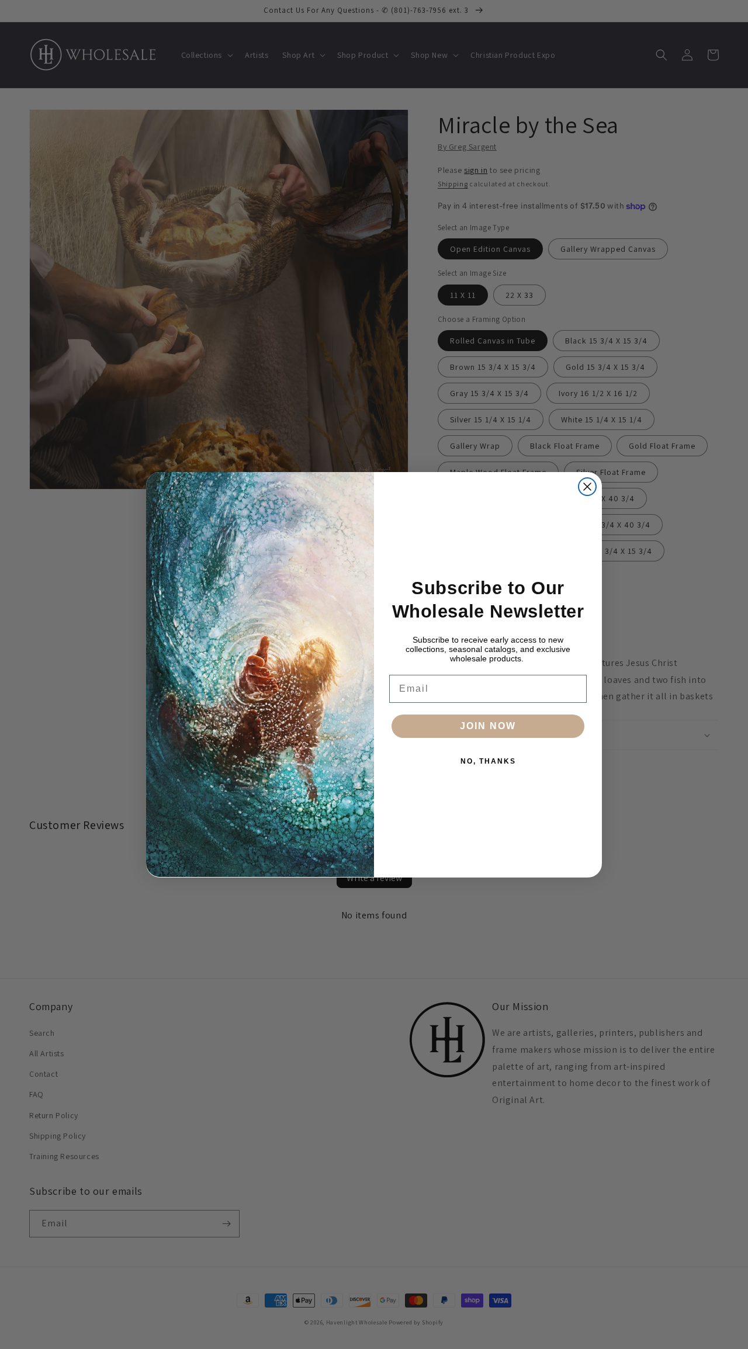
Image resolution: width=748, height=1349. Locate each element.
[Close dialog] (587, 486)
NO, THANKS (488, 761)
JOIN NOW (488, 726)
